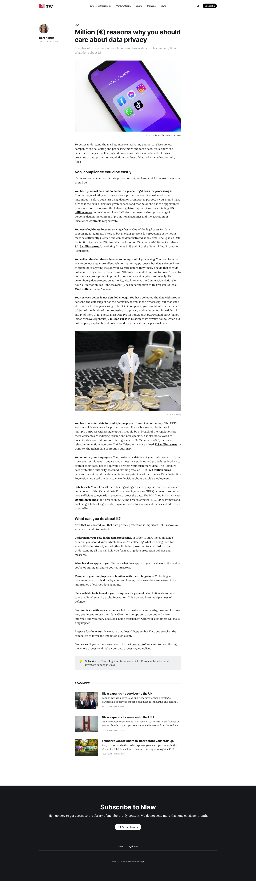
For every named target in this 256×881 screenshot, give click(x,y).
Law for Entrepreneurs (101, 6)
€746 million (83, 289)
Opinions (151, 6)
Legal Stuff (133, 846)
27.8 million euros (166, 444)
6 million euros (90, 246)
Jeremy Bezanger (163, 135)
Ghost (141, 861)
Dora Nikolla (46, 37)
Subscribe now (130, 827)
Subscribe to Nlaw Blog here (102, 661)
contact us (138, 644)
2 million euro (117, 318)
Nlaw (120, 846)
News (163, 6)
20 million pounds (86, 499)
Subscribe (210, 6)
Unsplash (177, 135)
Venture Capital (123, 6)
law (77, 25)
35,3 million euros (159, 470)
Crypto (139, 6)
